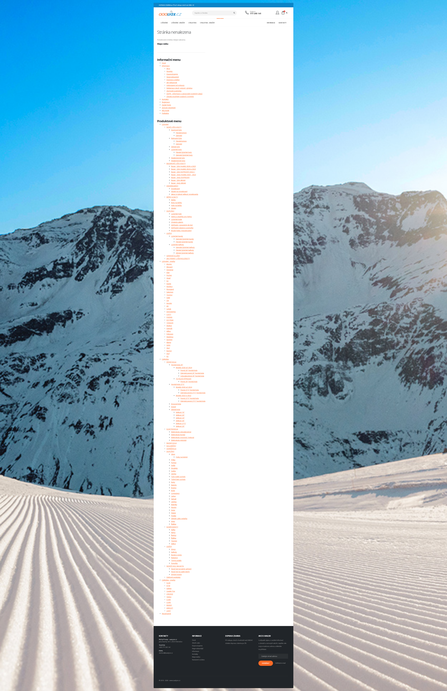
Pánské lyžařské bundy (184, 242)
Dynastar (169, 270)
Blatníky (174, 504)
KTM (168, 586)
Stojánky (174, 468)
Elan (168, 272)
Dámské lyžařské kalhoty (185, 247)
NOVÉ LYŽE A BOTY (173, 127)
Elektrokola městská (178, 440)
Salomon (169, 292)
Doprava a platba (172, 80)
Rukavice (174, 558)
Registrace (166, 102)
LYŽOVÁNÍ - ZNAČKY (178, 23)
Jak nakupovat (171, 82)
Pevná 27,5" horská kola (189, 390)
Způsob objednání (169, 108)
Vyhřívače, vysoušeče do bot (182, 225)
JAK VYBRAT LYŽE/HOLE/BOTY (178, 258)
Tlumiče (174, 541)
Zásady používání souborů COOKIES (180, 96)
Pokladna (165, 113)
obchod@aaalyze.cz (166, 653)
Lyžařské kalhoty (177, 244)
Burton (169, 351)
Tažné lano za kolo (178, 479)
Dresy (173, 549)
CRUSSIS (169, 594)
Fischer (169, 275)
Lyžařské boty (176, 149)
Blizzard (169, 267)
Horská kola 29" (177, 365)
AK (167, 306)
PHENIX (169, 317)
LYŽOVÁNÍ (164, 23)
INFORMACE (271, 23)
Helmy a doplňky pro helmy (181, 217)
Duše (173, 510)
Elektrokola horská (178, 435)
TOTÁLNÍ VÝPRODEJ (183, 379)
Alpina (168, 342)
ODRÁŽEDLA (171, 449)
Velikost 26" (180, 421)
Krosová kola (176, 404)
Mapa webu (196, 657)
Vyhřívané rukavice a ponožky (182, 228)
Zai (167, 300)
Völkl (168, 298)
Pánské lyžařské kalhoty (185, 250)
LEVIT (168, 611)
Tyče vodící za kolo (178, 476)
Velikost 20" (180, 415)
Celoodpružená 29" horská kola (192, 376)
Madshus (169, 337)
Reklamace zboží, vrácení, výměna (179, 88)
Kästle (168, 284)
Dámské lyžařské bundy (185, 239)
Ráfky (173, 530)
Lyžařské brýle (176, 219)
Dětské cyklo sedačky (179, 518)
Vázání (173, 208)
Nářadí (173, 499)
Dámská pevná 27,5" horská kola (192, 393)
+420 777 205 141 (165, 647)
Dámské (179, 135)
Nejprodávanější (172, 77)
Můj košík (165, 110)
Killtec (168, 331)
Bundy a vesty (176, 555)
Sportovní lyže (176, 130)
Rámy (173, 532)
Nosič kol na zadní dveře (180, 572)
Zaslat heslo (166, 105)
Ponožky (174, 563)
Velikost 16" (180, 412)
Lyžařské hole (176, 214)
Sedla (173, 465)
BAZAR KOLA (171, 443)
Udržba (173, 502)
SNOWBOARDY (172, 186)
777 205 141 (255, 13)
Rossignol (170, 289)
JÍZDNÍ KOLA (171, 362)
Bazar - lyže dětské (178, 180)
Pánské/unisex (181, 133)
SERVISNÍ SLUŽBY (173, 256)
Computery (175, 493)
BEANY (169, 605)
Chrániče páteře (177, 222)
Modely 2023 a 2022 (183, 395)
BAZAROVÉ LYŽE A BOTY (176, 163)
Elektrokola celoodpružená (181, 432)
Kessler (169, 303)
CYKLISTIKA (192, 23)
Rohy (173, 482)
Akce (168, 68)
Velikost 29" (180, 426)
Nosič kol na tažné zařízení (181, 569)
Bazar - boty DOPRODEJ (180, 177)
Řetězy (173, 535)
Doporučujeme (172, 74)
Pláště (173, 513)
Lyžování (165, 124)
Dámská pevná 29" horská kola (192, 373)
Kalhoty (174, 552)
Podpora (252, 11)
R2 (167, 356)
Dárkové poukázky (173, 577)
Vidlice (173, 544)
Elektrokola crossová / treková (182, 437)
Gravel (173, 407)
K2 (167, 281)
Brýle (173, 490)
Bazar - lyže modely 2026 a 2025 (183, 166)
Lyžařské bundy (177, 236)
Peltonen (169, 334)
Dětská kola (175, 409)
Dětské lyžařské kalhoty (185, 253)
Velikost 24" (180, 418)
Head (168, 278)
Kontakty (165, 99)
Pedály (173, 516)
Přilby (173, 460)
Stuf (167, 353)
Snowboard (175, 189)
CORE (168, 602)
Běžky (173, 200)
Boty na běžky (176, 203)
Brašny (173, 488)
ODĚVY (169, 233)
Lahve (173, 496)
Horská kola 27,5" (178, 384)
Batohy (174, 485)
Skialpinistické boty (178, 161)
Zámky (173, 474)
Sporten (169, 340)
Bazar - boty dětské (178, 183)
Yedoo (168, 597)
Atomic (169, 264)
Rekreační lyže (176, 138)
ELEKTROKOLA (172, 429)
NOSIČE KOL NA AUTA (175, 566)
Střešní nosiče (176, 574)
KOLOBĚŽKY (171, 446)
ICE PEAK (169, 320)
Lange (168, 309)
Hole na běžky (176, 205)
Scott (168, 583)
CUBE (168, 600)
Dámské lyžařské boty (184, 155)
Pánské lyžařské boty (184, 152)
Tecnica (169, 295)
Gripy (173, 521)
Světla (173, 471)
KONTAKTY (282, 23)
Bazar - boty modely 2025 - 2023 (183, 175)
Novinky (169, 71)
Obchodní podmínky (173, 91)
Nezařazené (166, 613)
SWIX (168, 345)
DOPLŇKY (170, 211)
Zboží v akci (196, 643)
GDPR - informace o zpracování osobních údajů (184, 94)
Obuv (173, 454)
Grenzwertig (171, 312)
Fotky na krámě (182, 457)
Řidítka (173, 524)
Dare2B (169, 328)
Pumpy (173, 463)
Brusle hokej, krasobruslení (181, 230)
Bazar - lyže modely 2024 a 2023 (183, 169)
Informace (166, 66)
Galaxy (168, 588)
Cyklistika (165, 359)
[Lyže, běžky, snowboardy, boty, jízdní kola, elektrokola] (170, 13)
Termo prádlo (176, 560)
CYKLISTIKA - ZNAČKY (207, 23)
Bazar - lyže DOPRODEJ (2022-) (183, 172)
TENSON (169, 323)
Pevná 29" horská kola (188, 370)
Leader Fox (170, 591)
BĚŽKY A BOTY (172, 197)
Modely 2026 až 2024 (184, 367)
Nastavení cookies (198, 660)
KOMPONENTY (172, 527)
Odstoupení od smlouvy (175, 85)
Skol (168, 348)
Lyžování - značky (168, 261)
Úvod (164, 63)
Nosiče (173, 507)
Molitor (169, 326)
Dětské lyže (175, 147)
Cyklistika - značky (168, 580)
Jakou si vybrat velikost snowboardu (184, 194)
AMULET (169, 608)
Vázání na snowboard (179, 191)
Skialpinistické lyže (178, 158)
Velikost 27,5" (181, 423)
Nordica (169, 286)
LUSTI (168, 314)
